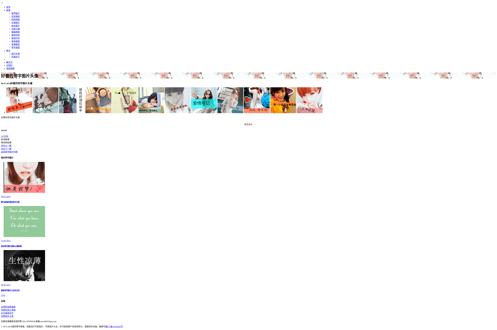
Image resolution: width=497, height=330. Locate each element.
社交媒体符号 (7, 313)
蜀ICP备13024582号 (114, 326)
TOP (3, 295)
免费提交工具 (7, 316)
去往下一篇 (6, 149)
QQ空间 (4, 136)
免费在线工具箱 (8, 310)
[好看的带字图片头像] (19, 112)
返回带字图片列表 (9, 152)
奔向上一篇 (6, 146)
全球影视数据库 (8, 307)
